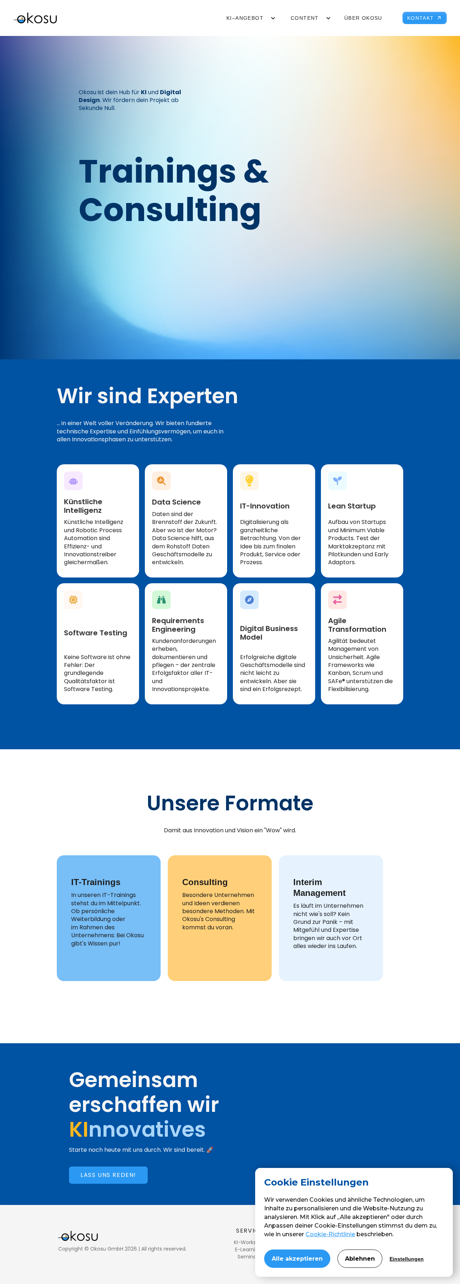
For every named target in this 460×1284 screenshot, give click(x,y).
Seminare (250, 1256)
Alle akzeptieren (297, 1258)
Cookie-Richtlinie (330, 1234)
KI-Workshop (250, 1242)
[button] (247, 18)
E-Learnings (249, 1249)
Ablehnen (360, 1258)
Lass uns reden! (108, 1175)
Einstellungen (407, 1259)
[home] (35, 18)
